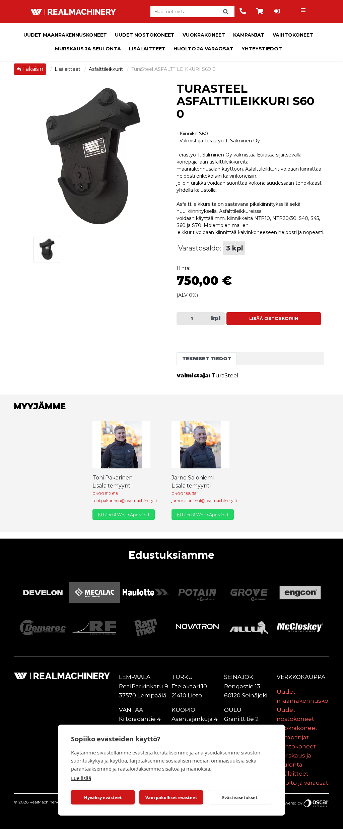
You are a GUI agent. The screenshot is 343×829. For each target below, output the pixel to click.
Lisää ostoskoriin (273, 318)
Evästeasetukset (240, 797)
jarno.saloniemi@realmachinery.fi (204, 500)
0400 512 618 (105, 493)
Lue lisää (81, 778)
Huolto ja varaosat (203, 49)
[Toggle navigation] (303, 11)
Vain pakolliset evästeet (171, 797)
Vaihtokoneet (293, 35)
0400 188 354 (185, 493)
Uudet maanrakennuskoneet (65, 35)
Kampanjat (249, 35)
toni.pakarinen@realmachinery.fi (124, 500)
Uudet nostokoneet (145, 35)
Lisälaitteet (147, 49)
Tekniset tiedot (206, 359)
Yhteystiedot (262, 49)
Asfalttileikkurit (106, 69)
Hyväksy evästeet (103, 797)
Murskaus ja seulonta (88, 49)
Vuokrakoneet (204, 35)
